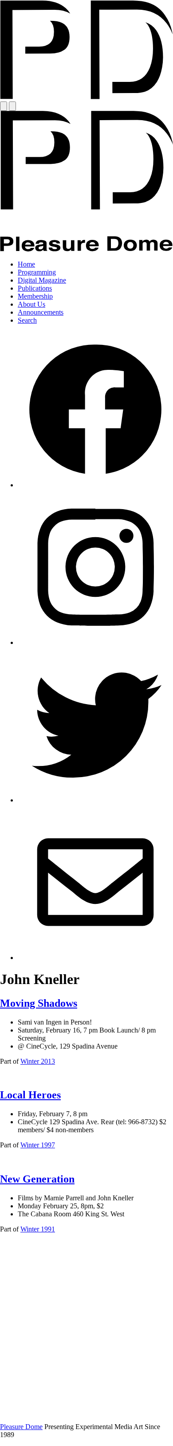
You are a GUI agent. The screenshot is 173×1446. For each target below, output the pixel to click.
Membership (35, 296)
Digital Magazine (42, 280)
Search (27, 320)
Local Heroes (30, 1095)
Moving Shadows (38, 1003)
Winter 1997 (37, 1145)
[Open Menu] (3, 106)
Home (26, 264)
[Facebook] (95, 485)
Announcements (40, 312)
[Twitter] (95, 800)
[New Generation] (86, 1411)
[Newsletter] (95, 957)
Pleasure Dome (21, 1426)
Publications (35, 288)
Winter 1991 (37, 1229)
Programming (37, 272)
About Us (31, 304)
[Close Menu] (12, 106)
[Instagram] (95, 642)
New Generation (37, 1179)
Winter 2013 (37, 1061)
